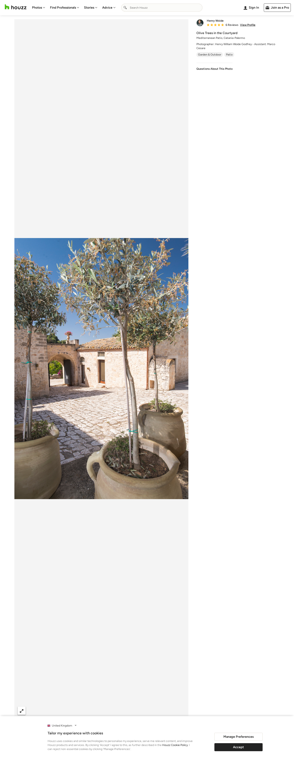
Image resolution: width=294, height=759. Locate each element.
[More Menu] (181, 711)
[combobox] (161, 8)
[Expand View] (22, 711)
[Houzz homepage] (15, 6)
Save (114, 711)
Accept (238, 747)
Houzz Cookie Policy (175, 745)
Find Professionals (63, 7)
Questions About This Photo (214, 69)
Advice (107, 7)
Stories (89, 7)
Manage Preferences (238, 737)
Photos (37, 7)
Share (94, 711)
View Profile (247, 25)
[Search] (125, 8)
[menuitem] (39, 7)
